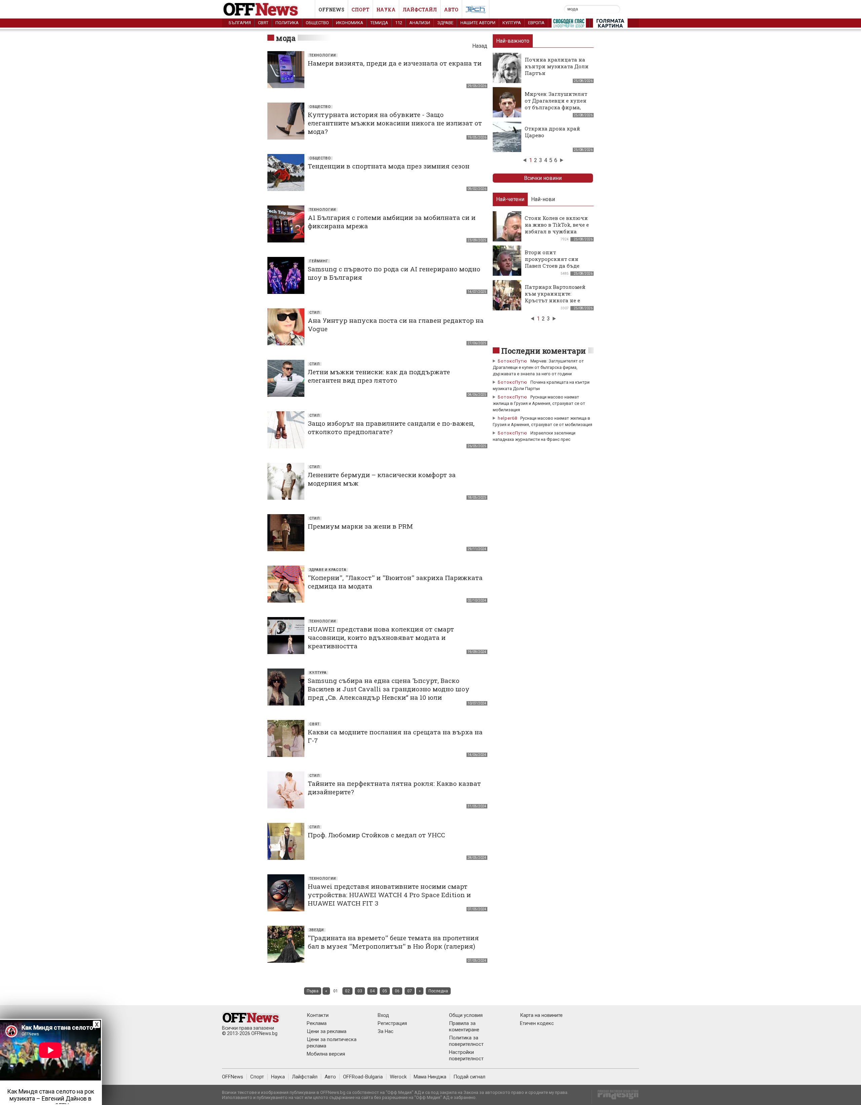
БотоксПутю (512, 361)
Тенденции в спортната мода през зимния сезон (389, 166)
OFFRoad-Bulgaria (363, 1077)
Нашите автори (477, 22)
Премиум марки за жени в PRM (360, 526)
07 (409, 991)
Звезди (316, 930)
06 (397, 991)
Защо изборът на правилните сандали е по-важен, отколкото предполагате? (391, 427)
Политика (287, 22)
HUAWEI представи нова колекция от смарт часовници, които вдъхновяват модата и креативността (381, 637)
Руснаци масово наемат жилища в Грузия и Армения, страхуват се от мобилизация (539, 403)
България (240, 22)
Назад (479, 46)
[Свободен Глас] (568, 24)
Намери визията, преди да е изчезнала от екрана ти (395, 63)
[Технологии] (475, 11)
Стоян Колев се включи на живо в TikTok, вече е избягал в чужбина (557, 225)
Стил (314, 312)
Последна (438, 991)
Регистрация (392, 1023)
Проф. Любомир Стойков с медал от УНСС (376, 835)
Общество (317, 22)
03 (360, 991)
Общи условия (466, 1015)
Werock (398, 1077)
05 (384, 991)
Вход (383, 1015)
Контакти (318, 1015)
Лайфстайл (420, 9)
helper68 (507, 418)
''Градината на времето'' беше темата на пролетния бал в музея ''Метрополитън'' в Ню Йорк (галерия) (393, 941)
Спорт (360, 9)
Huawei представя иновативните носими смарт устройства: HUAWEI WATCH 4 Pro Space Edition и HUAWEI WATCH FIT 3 (389, 894)
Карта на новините (541, 1015)
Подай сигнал (469, 1077)
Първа (313, 991)
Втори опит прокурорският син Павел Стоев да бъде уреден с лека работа (553, 262)
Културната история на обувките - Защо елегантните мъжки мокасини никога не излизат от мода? (395, 123)
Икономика (349, 22)
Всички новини (543, 178)
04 (372, 991)
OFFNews (232, 1077)
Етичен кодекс (537, 1023)
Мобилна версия (326, 1054)
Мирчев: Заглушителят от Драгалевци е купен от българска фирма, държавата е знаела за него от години (556, 107)
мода (285, 38)
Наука (386, 9)
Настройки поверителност (466, 1055)
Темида (379, 22)
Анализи (419, 22)
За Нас (386, 1031)
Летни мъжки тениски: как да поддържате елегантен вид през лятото (379, 376)
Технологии (322, 55)
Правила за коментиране (464, 1026)
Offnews (331, 9)
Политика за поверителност (466, 1041)
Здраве (445, 22)
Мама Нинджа (430, 1077)
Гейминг (318, 261)
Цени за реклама (326, 1031)
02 (347, 991)
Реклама (317, 1023)
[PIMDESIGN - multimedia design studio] (615, 1097)
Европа (536, 22)
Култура (511, 22)
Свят (263, 22)
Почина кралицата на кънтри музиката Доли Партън (557, 66)
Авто (451, 9)
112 (398, 22)
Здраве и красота (327, 570)
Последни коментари (543, 351)
